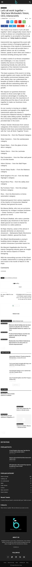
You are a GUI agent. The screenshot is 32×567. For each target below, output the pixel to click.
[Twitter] (11, 557)
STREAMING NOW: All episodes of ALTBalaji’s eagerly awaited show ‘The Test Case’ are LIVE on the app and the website (23, 297)
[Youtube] (24, 557)
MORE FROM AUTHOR (18, 321)
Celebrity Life (4, 478)
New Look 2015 (4, 490)
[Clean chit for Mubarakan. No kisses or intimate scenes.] (24, 400)
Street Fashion (4, 492)
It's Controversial (5, 481)
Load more (15, 384)
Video (2, 483)
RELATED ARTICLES (6, 321)
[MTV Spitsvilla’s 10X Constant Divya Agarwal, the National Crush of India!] (4, 467)
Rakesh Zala (5, 18)
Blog (27, 562)
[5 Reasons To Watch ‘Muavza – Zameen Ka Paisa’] (24, 419)
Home (2, 5)
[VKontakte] (20, 557)
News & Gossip (3, 7)
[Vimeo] (16, 557)
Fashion (3, 487)
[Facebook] (7, 557)
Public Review (4, 485)
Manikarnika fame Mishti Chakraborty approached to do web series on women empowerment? (19, 342)
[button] (30, 2)
